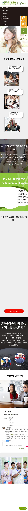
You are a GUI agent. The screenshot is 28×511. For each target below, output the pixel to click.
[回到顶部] (24, 31)
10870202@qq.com (9, 427)
